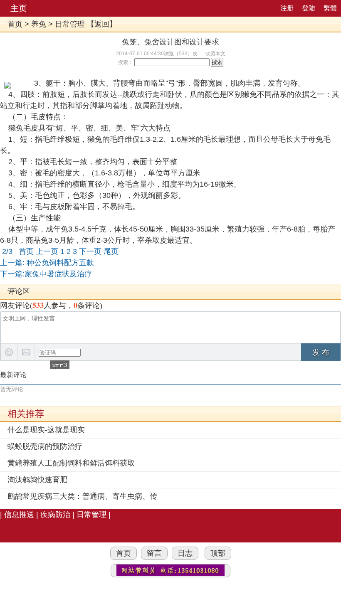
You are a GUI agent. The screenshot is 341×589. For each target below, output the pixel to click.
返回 (101, 24)
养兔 (38, 24)
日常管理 (70, 24)
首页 (14, 24)
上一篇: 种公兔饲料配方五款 (47, 263)
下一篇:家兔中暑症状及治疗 (46, 274)
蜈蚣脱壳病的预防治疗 (44, 446)
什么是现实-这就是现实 (46, 430)
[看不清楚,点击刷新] (59, 364)
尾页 (111, 251)
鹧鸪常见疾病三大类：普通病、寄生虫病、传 (82, 496)
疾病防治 (55, 514)
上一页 (47, 251)
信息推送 (19, 514)
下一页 (90, 251)
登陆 (308, 8)
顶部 (217, 553)
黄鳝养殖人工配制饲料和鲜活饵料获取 (71, 463)
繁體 (330, 8)
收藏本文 (215, 54)
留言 (154, 553)
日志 (185, 553)
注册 (287, 8)
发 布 (320, 352)
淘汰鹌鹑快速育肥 (37, 480)
